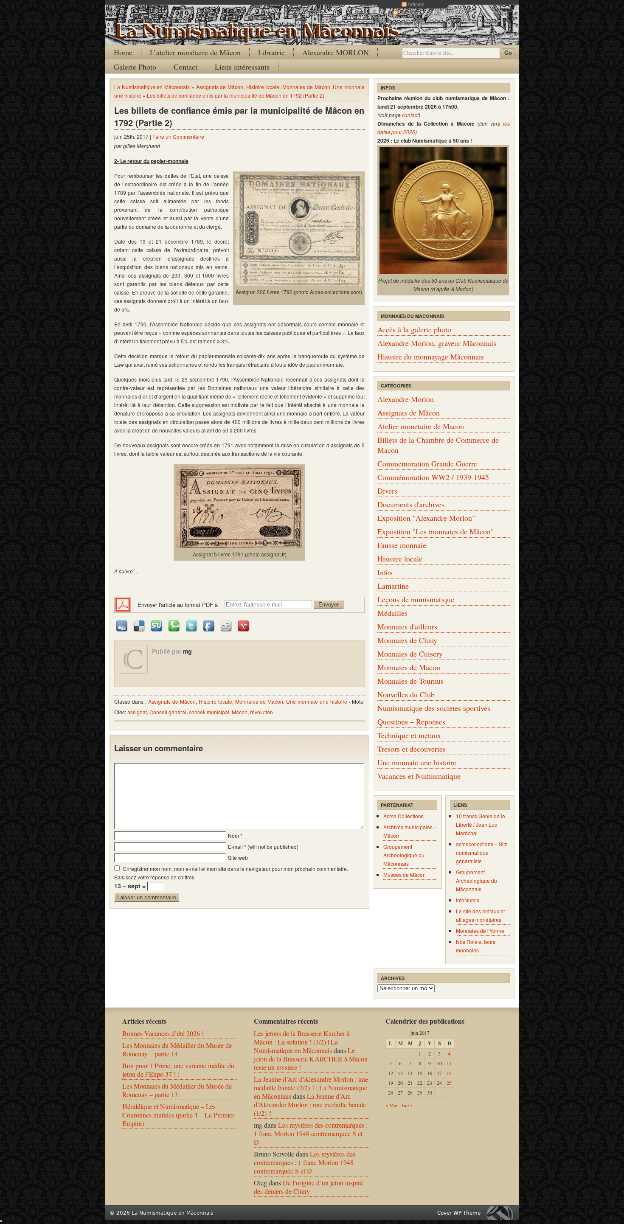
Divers (387, 491)
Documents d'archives (410, 504)
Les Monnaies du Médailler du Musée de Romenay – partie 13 (177, 1090)
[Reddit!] (227, 625)
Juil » (407, 1105)
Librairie (271, 52)
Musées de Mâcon (404, 874)
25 (449, 1082)
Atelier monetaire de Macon (420, 426)
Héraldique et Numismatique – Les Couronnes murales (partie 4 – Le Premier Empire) (178, 1115)
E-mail (235, 846)
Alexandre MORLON (335, 52)
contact (410, 114)
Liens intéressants (242, 66)
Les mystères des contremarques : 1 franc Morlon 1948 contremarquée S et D (311, 1133)
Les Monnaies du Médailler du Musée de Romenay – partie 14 (177, 1049)
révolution (261, 712)
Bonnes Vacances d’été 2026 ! (163, 1033)
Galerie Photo (135, 66)
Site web (238, 857)
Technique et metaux (409, 735)
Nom (233, 835)
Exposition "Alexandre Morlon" (426, 518)
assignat (137, 712)
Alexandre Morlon (405, 399)
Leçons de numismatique (415, 599)
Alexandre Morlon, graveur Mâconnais (436, 343)
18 (449, 1073)
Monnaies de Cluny (407, 640)
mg (187, 651)
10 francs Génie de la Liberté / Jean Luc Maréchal (480, 824)
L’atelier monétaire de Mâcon (195, 52)
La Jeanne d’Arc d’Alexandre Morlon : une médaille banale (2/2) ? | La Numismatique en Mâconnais (311, 1087)
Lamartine (393, 586)
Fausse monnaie (401, 545)
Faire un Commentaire (178, 136)
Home (123, 52)
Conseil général (167, 712)
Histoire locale (263, 86)
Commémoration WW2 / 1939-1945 (433, 477)
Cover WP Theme (459, 1213)
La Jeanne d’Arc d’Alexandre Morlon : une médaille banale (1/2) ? (310, 1104)
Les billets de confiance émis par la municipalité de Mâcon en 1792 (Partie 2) (235, 95)
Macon (239, 712)
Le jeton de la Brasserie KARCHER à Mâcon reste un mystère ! (311, 1059)
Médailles (392, 613)
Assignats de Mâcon (219, 86)
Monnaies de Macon (306, 86)
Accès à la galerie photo (414, 329)
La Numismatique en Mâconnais (152, 86)
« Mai (391, 1105)
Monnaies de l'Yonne (480, 930)
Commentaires (416, 12)
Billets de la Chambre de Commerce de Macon (438, 445)
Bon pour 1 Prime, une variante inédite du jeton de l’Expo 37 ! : (178, 1069)
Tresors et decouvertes (411, 749)
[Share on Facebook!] (209, 625)
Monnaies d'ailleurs (407, 626)
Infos (385, 572)
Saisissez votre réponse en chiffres (154, 877)
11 (449, 1063)
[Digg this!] (122, 625)
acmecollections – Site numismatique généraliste (482, 852)
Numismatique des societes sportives (433, 708)
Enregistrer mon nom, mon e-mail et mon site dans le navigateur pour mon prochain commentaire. (235, 868)
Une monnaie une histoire (316, 701)
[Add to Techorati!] (174, 625)
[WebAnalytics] (1, 1219)
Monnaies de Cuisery (410, 653)
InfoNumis (467, 900)
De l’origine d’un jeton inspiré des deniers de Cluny (308, 1187)
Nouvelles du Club (406, 694)
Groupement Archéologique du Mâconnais (403, 855)
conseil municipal (209, 712)
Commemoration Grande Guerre (427, 463)
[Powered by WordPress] (502, 1212)
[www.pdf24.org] (123, 604)
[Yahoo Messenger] (244, 625)
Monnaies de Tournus (410, 681)
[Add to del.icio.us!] (140, 625)
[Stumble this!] (157, 625)
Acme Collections (403, 816)
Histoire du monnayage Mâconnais (430, 356)
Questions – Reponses (411, 721)
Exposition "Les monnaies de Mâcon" (435, 531)
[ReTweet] (192, 625)
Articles (416, 4)
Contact (185, 66)
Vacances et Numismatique (419, 776)
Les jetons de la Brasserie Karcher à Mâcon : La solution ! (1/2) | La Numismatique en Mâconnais (302, 1042)
